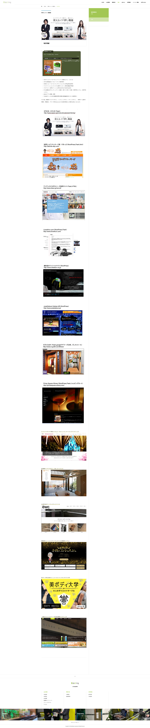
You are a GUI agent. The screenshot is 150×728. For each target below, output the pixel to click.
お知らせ (123, 2)
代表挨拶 (45, 694)
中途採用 (90, 696)
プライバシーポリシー (75, 722)
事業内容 (113, 2)
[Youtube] (75, 686)
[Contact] (76, 686)
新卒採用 (90, 694)
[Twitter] (73, 686)
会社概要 (45, 698)
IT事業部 (67, 694)
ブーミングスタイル (47, 702)
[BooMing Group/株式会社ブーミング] (7, 2)
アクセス (45, 704)
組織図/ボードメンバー (48, 700)
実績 (118, 2)
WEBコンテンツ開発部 (46, 12)
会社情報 (108, 2)
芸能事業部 (68, 696)
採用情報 (129, 2)
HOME (103, 2)
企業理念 (45, 696)
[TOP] (75, 676)
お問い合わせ (143, 2)
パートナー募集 (136, 2)
